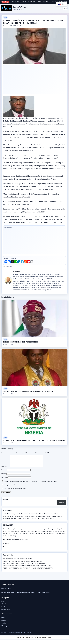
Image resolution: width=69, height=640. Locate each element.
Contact (4, 607)
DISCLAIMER (20, 637)
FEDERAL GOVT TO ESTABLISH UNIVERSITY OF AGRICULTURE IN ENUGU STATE (34, 440)
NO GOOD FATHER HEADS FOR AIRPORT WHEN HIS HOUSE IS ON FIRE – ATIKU (27, 566)
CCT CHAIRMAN (7, 266)
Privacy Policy (6, 610)
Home (3, 601)
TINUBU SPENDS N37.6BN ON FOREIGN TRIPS (22, 2)
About (3, 604)
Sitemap (4, 626)
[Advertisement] (34, 80)
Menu (65, 8)
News (5, 17)
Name (3, 470)
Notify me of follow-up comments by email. (19, 485)
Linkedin (6, 543)
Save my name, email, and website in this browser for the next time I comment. (31, 481)
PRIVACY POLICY (47, 637)
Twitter (5, 547)
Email (3, 474)
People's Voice (19, 7)
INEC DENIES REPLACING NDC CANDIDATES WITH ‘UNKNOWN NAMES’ (24, 563)
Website (4, 477)
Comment (5, 466)
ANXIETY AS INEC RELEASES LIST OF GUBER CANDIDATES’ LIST (28, 391)
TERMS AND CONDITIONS (33, 637)
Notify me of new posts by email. (15, 489)
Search (5, 499)
